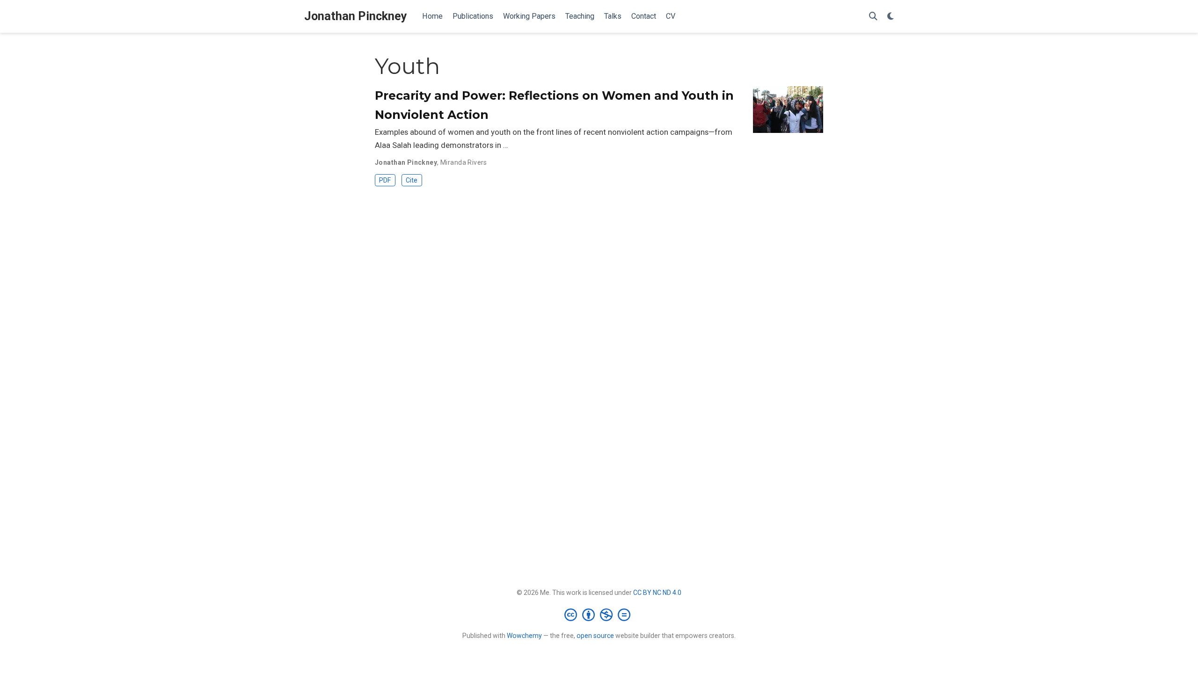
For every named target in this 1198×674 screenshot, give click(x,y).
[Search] (873, 16)
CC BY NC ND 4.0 (657, 592)
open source (595, 635)
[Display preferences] (890, 16)
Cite (411, 180)
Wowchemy (524, 635)
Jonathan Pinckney (355, 16)
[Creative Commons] (599, 614)
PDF (385, 180)
